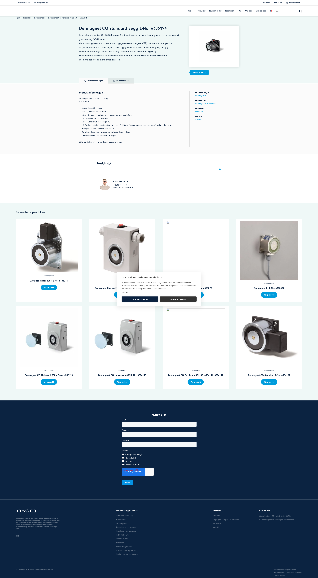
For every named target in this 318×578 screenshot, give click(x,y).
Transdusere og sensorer (126, 527)
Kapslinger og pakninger (126, 531)
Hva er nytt (278, 3)
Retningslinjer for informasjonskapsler (288, 572)
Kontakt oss (261, 11)
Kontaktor (120, 543)
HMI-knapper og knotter (126, 550)
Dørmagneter (200, 95)
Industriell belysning (124, 516)
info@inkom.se (42, 3)
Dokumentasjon (294, 3)
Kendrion (199, 112)
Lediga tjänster (279, 575)
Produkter (201, 11)
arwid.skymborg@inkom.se (123, 187)
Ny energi (217, 523)
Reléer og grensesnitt (125, 546)
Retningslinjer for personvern (285, 570)
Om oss (248, 11)
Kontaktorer (121, 519)
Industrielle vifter (123, 535)
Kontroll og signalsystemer (127, 554)
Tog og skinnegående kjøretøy (226, 519)
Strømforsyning (122, 539)
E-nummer (211, 103)
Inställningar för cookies (178, 299)
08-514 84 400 (25, 3)
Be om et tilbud (199, 72)
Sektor (190, 11)
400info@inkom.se (269, 520)
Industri (216, 527)
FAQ (239, 11)
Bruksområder (215, 11)
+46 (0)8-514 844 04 (120, 185)
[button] (220, 169)
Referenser (266, 3)
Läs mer (125, 292)
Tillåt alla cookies (140, 299)
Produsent (229, 11)
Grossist (198, 120)
